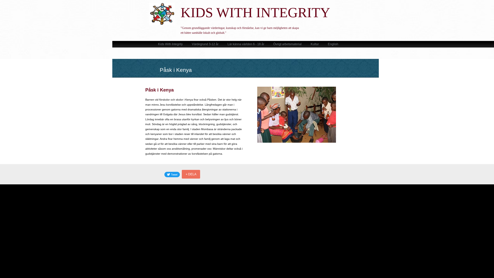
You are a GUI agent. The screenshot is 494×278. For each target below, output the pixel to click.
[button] (296, 115)
